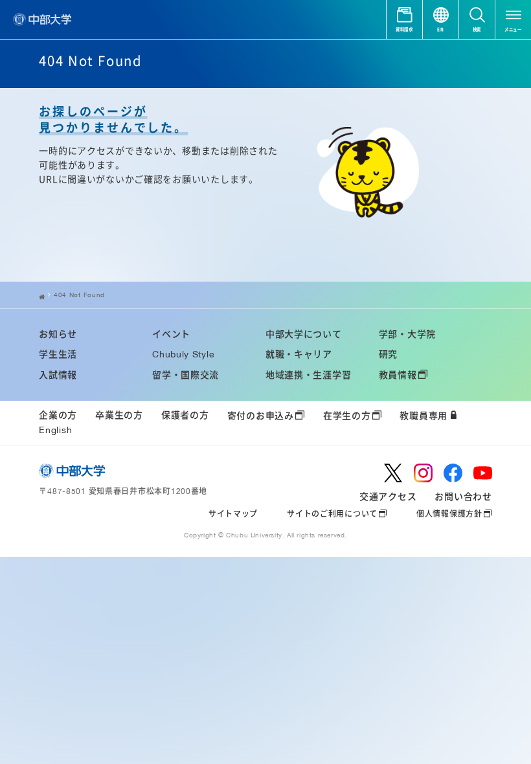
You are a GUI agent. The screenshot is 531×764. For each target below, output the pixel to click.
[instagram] (423, 473)
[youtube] (482, 473)
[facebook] (453, 473)
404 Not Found (79, 294)
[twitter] (393, 473)
